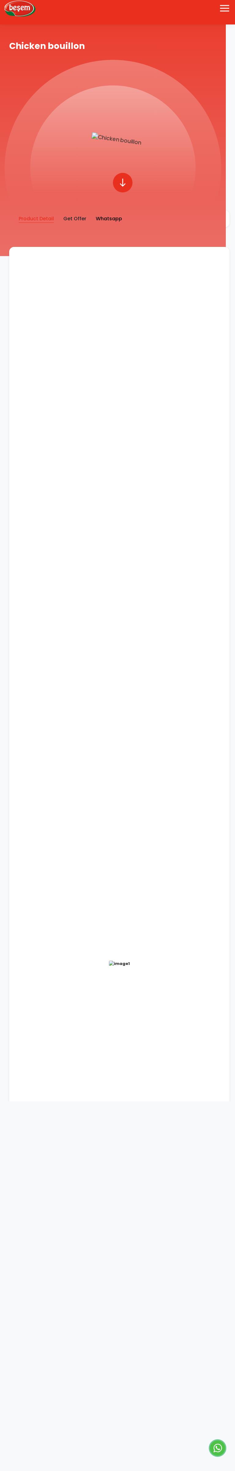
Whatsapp (109, 218)
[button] (122, 182)
